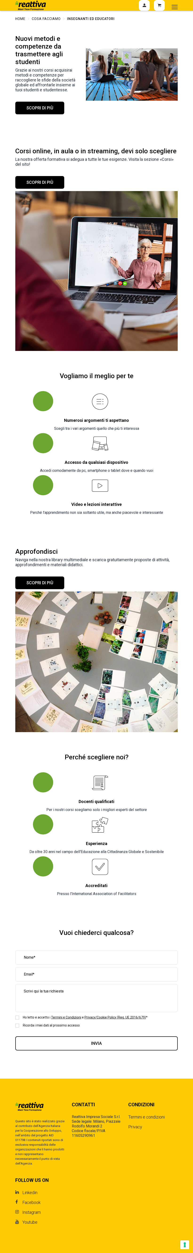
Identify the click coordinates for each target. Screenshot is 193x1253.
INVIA (96, 1043)
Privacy (135, 1126)
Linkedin (29, 1192)
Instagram (31, 1212)
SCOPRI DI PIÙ (39, 107)
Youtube (29, 1222)
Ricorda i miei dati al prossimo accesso (51, 1025)
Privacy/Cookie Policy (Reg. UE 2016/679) (115, 1017)
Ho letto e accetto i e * (85, 1017)
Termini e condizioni (146, 1117)
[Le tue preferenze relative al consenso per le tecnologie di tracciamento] (184, 1244)
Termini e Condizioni (66, 1017)
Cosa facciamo (46, 19)
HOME (20, 19)
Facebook (31, 1202)
